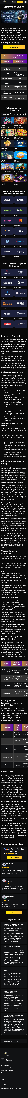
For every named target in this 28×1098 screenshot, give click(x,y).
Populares (3, 114)
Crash (16, 114)
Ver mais (14, 912)
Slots (23, 114)
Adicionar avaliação (14, 857)
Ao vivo (10, 114)
